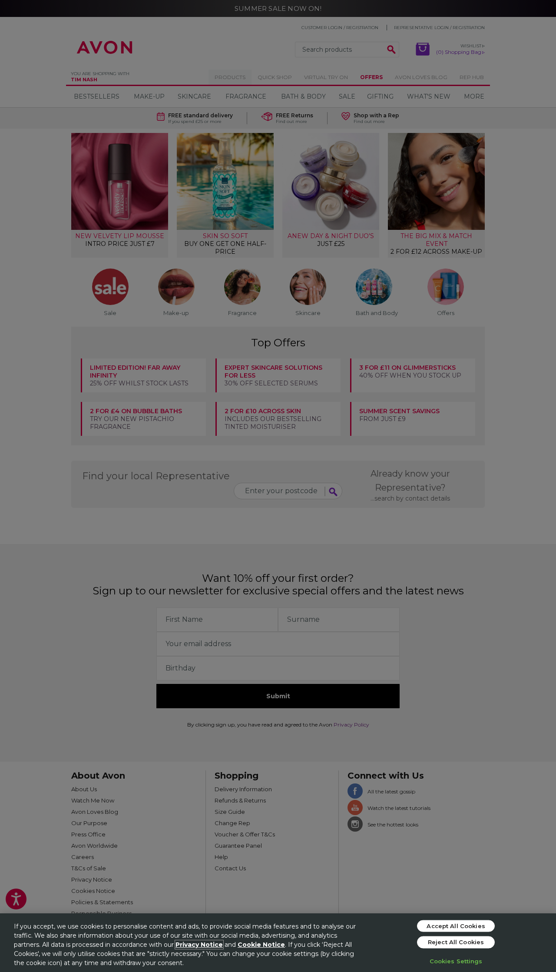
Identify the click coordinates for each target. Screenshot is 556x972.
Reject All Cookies (456, 942)
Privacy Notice (199, 945)
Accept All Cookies (456, 925)
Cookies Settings (456, 960)
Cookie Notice (261, 945)
